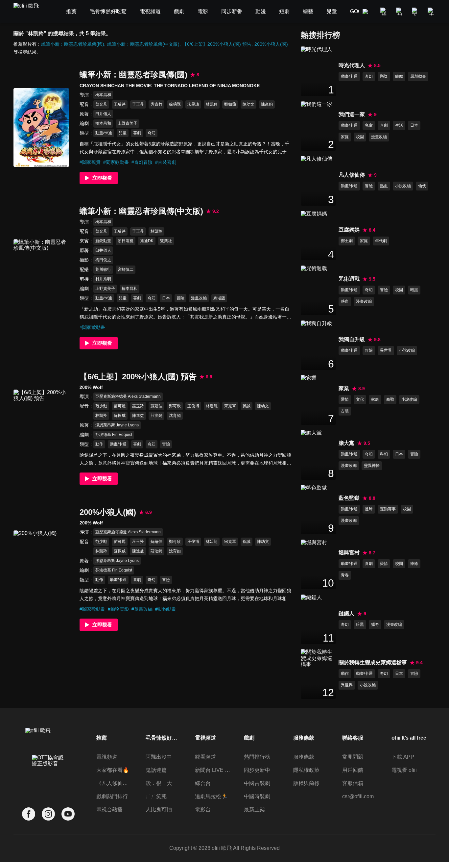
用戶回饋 (352, 770)
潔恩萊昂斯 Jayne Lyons (117, 425)
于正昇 (138, 104)
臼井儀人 (103, 114)
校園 (360, 137)
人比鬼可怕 (159, 809)
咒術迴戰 (349, 279)
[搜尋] (384, 11)
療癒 (399, 76)
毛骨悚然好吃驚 (163, 738)
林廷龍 (212, 406)
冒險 (180, 298)
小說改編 (403, 186)
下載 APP (402, 757)
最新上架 (254, 809)
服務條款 (303, 757)
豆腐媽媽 (349, 230)
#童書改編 (142, 609)
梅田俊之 (103, 260)
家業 (344, 388)
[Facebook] (28, 814)
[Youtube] (68, 814)
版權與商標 (306, 783)
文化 (360, 399)
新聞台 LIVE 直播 (212, 770)
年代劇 (381, 241)
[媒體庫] (400, 11)
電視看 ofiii (404, 770)
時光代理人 (352, 65)
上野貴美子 (127, 123)
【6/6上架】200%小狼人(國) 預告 (216, 44)
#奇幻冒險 (142, 162)
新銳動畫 (103, 241)
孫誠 (246, 406)
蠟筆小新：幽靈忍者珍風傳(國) (72, 44)
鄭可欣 (175, 406)
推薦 (101, 738)
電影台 (203, 809)
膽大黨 (346, 443)
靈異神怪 (372, 465)
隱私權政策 (306, 770)
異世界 (386, 350)
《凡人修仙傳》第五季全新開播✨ (114, 783)
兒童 (123, 133)
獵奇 (375, 624)
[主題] (432, 11)
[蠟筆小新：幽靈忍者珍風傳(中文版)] (41, 278)
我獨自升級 (352, 339)
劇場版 (219, 298)
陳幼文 (248, 104)
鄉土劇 (347, 241)
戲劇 (249, 738)
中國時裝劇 (257, 796)
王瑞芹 (120, 104)
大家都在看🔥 (112, 770)
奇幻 (151, 133)
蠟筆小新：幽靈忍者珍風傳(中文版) (143, 44)
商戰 (390, 399)
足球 (369, 509)
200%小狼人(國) (271, 44)
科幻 (384, 454)
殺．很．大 (159, 783)
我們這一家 (352, 114)
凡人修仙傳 (352, 175)
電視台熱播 (109, 809)
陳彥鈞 (267, 104)
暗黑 (414, 290)
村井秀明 (103, 279)
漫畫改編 (199, 298)
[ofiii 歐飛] (29, 11)
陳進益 (138, 415)
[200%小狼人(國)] (41, 569)
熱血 (384, 186)
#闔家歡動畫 (116, 162)
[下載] (416, 11)
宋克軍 (230, 406)
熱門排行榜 (257, 757)
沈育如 (175, 415)
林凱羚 (212, 104)
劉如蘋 (230, 104)
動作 (99, 444)
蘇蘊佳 (156, 406)
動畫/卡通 (103, 133)
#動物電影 (118, 609)
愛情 (345, 399)
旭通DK (147, 241)
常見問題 (352, 757)
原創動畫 (418, 76)
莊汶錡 (156, 415)
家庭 (345, 137)
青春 (345, 575)
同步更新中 (257, 770)
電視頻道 (106, 757)
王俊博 (193, 406)
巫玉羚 (138, 406)
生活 (399, 125)
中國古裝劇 (257, 783)
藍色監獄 (349, 498)
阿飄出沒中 (159, 757)
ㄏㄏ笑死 (156, 796)
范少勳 (101, 406)
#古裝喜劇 (165, 162)
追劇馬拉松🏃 (211, 796)
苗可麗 (120, 406)
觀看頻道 (205, 757)
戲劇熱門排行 (112, 796)
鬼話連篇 (156, 770)
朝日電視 (125, 241)
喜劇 (137, 133)
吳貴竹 (156, 104)
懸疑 (384, 76)
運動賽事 (388, 509)
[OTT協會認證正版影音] (48, 775)
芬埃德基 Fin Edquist (113, 434)
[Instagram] (48, 814)
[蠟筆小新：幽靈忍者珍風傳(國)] (41, 127)
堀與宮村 (349, 552)
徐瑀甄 (175, 104)
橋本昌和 (103, 94)
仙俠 (422, 186)
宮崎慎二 (125, 269)
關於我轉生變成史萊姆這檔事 (373, 662)
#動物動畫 (165, 609)
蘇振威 (120, 415)
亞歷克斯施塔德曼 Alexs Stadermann (128, 396)
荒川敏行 (103, 269)
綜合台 (203, 783)
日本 (166, 298)
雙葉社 (166, 241)
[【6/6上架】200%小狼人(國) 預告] (41, 429)
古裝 (345, 411)
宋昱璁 (193, 104)
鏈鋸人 (346, 613)
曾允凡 (101, 104)
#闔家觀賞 (90, 162)
